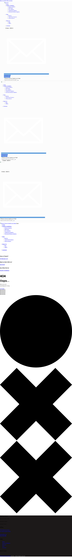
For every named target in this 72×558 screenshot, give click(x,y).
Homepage (2, 288)
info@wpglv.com (4, 258)
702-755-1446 (3, 535)
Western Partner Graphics (5, 556)
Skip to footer (9, 0)
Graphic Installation (4, 270)
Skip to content (3, 0)
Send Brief (2, 264)
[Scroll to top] (0, 557)
